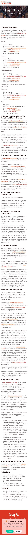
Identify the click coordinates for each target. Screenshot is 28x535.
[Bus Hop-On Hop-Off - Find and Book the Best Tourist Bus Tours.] (6, 3)
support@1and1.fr (12, 108)
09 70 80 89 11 (16, 110)
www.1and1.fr (12, 111)
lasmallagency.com (14, 51)
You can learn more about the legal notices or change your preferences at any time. (14, 526)
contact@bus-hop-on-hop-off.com (16, 48)
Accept (10, 531)
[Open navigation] (25, 2)
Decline (18, 531)
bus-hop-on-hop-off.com (16, 121)
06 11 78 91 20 (16, 49)
